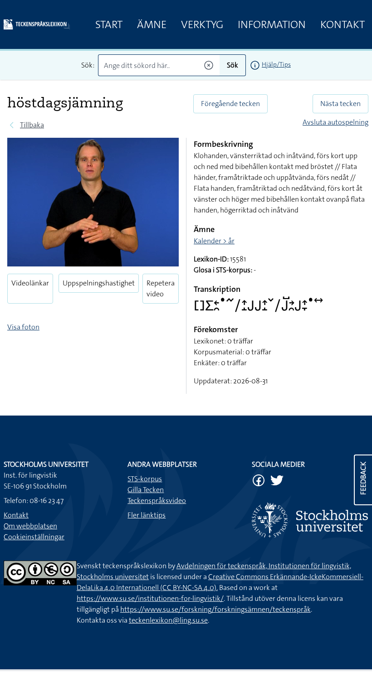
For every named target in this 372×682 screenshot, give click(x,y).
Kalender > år (214, 241)
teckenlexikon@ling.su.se (168, 620)
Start (108, 24)
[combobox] (159, 65)
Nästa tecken (340, 103)
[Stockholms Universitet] (310, 520)
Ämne (151, 24)
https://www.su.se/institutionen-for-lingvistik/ (150, 598)
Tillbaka (32, 125)
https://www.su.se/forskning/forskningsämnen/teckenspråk (215, 609)
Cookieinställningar (34, 537)
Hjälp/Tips (276, 64)
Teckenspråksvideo (156, 500)
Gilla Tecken (145, 489)
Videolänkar (30, 283)
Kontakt (342, 24)
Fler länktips (146, 515)
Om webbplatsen (30, 526)
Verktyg (202, 24)
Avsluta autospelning (335, 122)
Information (272, 24)
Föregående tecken (230, 103)
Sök (232, 65)
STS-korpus (144, 479)
